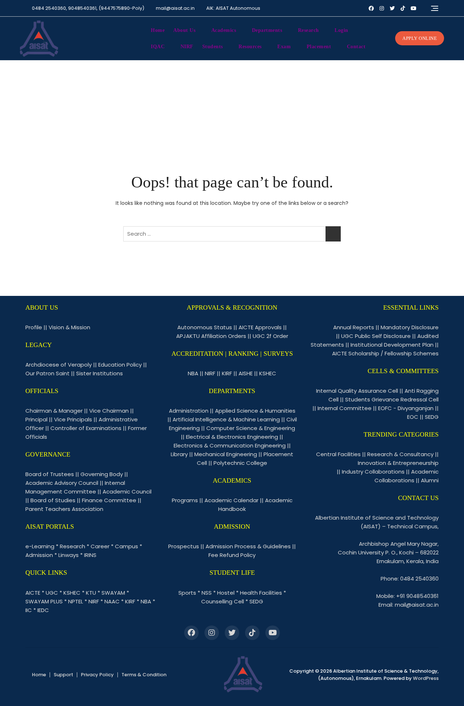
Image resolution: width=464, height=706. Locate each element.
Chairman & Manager (54, 410)
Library (179, 454)
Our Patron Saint (47, 373)
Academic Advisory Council (61, 483)
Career (100, 546)
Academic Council (127, 491)
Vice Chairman (109, 410)
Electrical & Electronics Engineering (232, 437)
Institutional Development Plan (392, 344)
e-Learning (39, 546)
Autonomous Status (204, 327)
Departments (267, 30)
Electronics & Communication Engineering (230, 445)
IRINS (90, 555)
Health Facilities (261, 592)
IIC (28, 610)
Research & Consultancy (400, 454)
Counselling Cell (222, 601)
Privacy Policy (97, 674)
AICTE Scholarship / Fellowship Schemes (385, 353)
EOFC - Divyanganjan (406, 408)
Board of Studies (52, 500)
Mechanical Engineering (225, 454)
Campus (126, 546)
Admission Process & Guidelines (248, 546)
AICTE (32, 592)
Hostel (226, 592)
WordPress (426, 678)
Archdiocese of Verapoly (58, 364)
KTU (91, 592)
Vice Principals (73, 419)
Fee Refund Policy (232, 555)
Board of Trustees (49, 474)
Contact (356, 46)
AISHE (246, 373)
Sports (187, 592)
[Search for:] (232, 233)
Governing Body (101, 474)
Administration (188, 410)
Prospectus (183, 546)
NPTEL (75, 601)
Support (63, 674)
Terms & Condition (143, 674)
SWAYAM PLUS (44, 601)
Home (158, 30)
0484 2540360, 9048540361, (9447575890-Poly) (87, 8)
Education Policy (120, 364)
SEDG (256, 601)
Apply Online (419, 38)
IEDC (43, 610)
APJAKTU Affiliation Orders (211, 336)
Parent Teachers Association (64, 509)
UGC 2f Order (270, 336)
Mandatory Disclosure (410, 327)
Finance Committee (109, 500)
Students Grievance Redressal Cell (392, 399)
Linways (68, 555)
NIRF (187, 46)
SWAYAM (113, 592)
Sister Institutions (99, 373)
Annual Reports (353, 327)
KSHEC (71, 592)
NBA (146, 601)
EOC (412, 417)
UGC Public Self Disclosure (376, 336)
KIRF (130, 601)
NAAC (112, 601)
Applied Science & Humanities (255, 410)
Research (72, 546)
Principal (36, 419)
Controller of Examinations (85, 428)
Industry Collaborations (373, 471)
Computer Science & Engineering (250, 428)
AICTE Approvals (260, 327)
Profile (33, 327)
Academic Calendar (231, 500)
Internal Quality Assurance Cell (357, 391)
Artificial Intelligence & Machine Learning (226, 419)
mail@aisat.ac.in (175, 8)
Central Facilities (338, 454)
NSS (207, 592)
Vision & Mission (69, 327)
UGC (52, 592)
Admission (39, 555)
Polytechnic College (240, 463)
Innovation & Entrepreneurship (398, 463)
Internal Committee (345, 408)
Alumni (430, 480)
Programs (185, 500)
